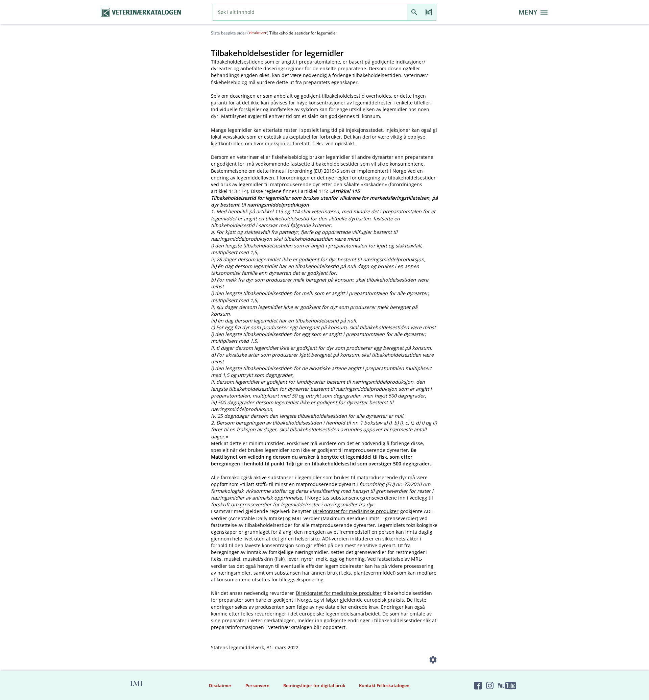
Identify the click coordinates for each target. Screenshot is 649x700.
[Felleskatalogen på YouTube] (507, 685)
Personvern (257, 685)
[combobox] (310, 12)
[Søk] (414, 12)
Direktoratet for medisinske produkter (356, 511)
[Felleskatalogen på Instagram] (490, 685)
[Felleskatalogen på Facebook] (478, 685)
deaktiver (258, 32)
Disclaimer (220, 685)
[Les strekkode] (429, 12)
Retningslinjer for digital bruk (314, 685)
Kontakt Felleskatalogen (384, 685)
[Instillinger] (433, 661)
